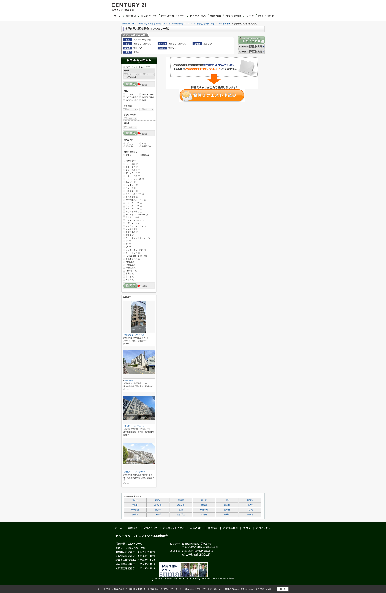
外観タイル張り (134, 211)
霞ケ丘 (204, 500)
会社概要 (131, 16)
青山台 (135, 500)
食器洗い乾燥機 (134, 217)
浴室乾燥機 (132, 232)
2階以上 (130, 262)
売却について (149, 16)
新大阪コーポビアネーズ (134, 426)
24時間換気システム (136, 200)
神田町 (135, 505)
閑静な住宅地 (133, 170)
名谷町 (204, 515)
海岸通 (181, 500)
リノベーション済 (135, 179)
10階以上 (131, 265)
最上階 (130, 273)
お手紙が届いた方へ (173, 16)
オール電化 (132, 197)
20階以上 (131, 267)
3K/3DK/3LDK (148, 97)
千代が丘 (135, 510)
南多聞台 (181, 515)
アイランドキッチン (136, 226)
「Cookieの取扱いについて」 (243, 589)
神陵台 (204, 505)
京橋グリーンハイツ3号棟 (134, 472)
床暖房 (130, 235)
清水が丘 (181, 505)
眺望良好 (131, 182)
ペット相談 (132, 164)
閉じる (283, 589)
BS (128, 244)
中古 (148, 67)
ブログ (250, 16)
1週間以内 (146, 146)
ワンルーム (130, 94)
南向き (130, 276)
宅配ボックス (133, 259)
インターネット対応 (136, 250)
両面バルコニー (134, 208)
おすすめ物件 (233, 16)
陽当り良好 (132, 167)
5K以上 (145, 100)
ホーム (117, 16)
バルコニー (132, 191)
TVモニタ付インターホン (138, 256)
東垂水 (227, 515)
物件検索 (215, 16)
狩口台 (250, 500)
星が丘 (227, 510)
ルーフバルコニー (135, 194)
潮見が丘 (158, 505)
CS (128, 241)
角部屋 (130, 279)
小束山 (250, 515)
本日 (144, 143)
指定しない (131, 67)
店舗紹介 (132, 528)
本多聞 (250, 510)
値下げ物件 (131, 77)
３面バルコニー (134, 206)
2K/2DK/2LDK (132, 97)
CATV (129, 247)
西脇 (181, 510)
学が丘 (158, 515)
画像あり (129, 155)
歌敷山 (158, 500)
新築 (141, 67)
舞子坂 (135, 515)
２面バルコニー (134, 202)
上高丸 (227, 500)
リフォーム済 (133, 176)
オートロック (133, 253)
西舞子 (158, 510)
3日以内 (129, 146)
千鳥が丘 (250, 505)
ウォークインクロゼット (138, 238)
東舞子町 (204, 510)
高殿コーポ (128, 380)
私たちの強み (198, 16)
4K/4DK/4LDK (132, 100)
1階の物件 (131, 271)
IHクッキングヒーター (137, 214)
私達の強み (196, 528)
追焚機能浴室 (133, 229)
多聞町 (227, 505)
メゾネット (132, 185)
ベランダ (131, 188)
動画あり (146, 155)
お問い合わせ (266, 16)
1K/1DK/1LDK (148, 94)
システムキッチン (135, 220)
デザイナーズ (133, 173)
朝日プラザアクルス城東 (134, 335)
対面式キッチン (134, 223)
